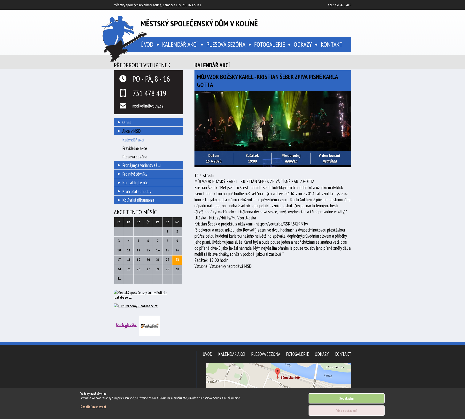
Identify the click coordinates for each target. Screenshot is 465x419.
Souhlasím (346, 398)
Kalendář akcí (180, 44)
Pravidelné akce (134, 148)
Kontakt (331, 44)
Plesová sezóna (225, 44)
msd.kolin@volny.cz (147, 106)
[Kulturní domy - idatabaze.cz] (148, 306)
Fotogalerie (269, 44)
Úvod (207, 354)
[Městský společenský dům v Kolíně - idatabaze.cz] (148, 296)
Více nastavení (346, 410)
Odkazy (303, 44)
